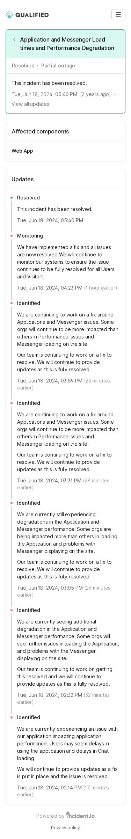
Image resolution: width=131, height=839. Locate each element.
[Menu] (118, 14)
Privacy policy (65, 827)
